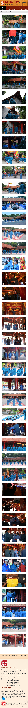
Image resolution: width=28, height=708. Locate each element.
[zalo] (3, 698)
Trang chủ (3, 11)
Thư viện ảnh (8, 11)
